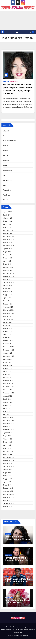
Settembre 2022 (8, 356)
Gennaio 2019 (8, 491)
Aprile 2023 (7, 334)
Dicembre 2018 (8, 494)
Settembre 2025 (8, 245)
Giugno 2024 (7, 291)
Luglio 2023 (7, 325)
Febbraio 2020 (8, 451)
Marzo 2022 (7, 374)
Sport (5, 185)
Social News (7, 180)
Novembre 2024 (8, 276)
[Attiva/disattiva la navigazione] (17, 32)
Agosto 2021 (7, 396)
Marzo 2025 (7, 264)
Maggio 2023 (7, 331)
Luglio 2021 (7, 399)
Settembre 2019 (8, 466)
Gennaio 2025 (8, 270)
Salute (5, 175)
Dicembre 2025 (8, 236)
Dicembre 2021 (8, 384)
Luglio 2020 (7, 436)
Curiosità (6, 150)
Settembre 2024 (8, 282)
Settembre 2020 (8, 430)
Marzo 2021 (7, 411)
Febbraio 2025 (8, 267)
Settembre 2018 (8, 503)
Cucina (5, 146)
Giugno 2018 (7, 506)
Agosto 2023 (7, 322)
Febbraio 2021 (8, 414)
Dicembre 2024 (8, 273)
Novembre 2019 (8, 460)
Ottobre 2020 (7, 426)
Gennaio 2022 (8, 380)
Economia (6, 155)
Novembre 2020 (8, 423)
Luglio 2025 (7, 252)
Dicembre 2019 (8, 457)
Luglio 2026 (7, 215)
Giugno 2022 (7, 365)
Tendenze (6, 195)
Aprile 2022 (7, 371)
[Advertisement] (18, 20)
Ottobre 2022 (7, 353)
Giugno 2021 (7, 402)
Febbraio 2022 (8, 377)
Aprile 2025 (7, 261)
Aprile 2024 (7, 298)
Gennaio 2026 (8, 233)
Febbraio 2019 (8, 488)
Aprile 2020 (7, 445)
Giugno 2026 (7, 218)
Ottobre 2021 (7, 390)
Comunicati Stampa (10, 141)
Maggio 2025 (7, 258)
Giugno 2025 (7, 255)
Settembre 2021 (8, 393)
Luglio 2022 (7, 362)
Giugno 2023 (7, 328)
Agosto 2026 (7, 212)
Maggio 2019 (7, 479)
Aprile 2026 (7, 224)
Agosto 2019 (7, 469)
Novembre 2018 (8, 497)
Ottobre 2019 (7, 463)
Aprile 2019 (7, 482)
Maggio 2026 (7, 221)
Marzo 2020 (7, 448)
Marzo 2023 (7, 338)
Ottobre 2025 (7, 242)
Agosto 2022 (7, 359)
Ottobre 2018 (7, 500)
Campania (6, 136)
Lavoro (5, 165)
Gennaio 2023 (8, 344)
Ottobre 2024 (7, 279)
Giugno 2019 (7, 476)
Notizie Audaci (14, 81)
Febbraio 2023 (8, 341)
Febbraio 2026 (8, 230)
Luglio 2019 (7, 473)
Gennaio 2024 (8, 307)
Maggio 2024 (7, 295)
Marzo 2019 (7, 485)
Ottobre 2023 (7, 316)
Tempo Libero (7, 190)
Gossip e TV (7, 160)
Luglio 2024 (7, 288)
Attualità (5, 81)
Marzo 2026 (7, 227)
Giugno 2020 (7, 439)
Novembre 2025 (8, 239)
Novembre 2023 (8, 313)
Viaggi (5, 200)
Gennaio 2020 (8, 454)
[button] (30, 32)
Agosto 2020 (7, 433)
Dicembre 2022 (8, 347)
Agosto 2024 (7, 285)
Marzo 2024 (7, 301)
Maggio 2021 (7, 405)
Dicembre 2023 (8, 310)
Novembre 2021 (8, 387)
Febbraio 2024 (8, 304)
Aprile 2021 (7, 408)
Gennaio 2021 (8, 417)
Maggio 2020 (7, 442)
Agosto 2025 (7, 249)
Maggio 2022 (7, 368)
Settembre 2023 (8, 319)
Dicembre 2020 (8, 420)
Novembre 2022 (8, 350)
